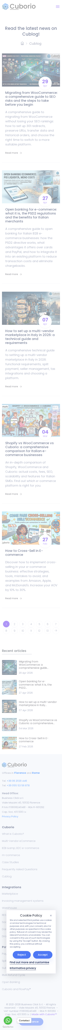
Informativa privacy (23, 968)
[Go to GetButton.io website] (8, 1027)
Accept (43, 955)
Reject (22, 955)
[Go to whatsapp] (8, 1020)
